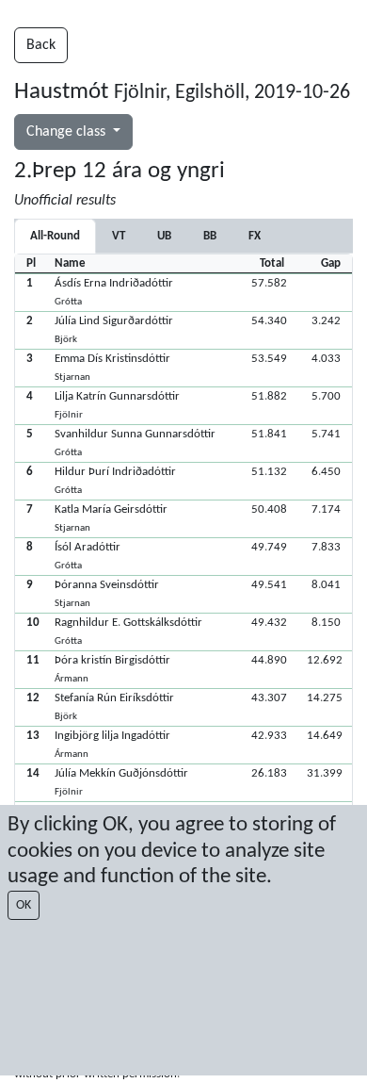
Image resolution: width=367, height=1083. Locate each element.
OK (23, 905)
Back (41, 45)
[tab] (118, 236)
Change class (67, 131)
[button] (183, 292)
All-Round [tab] (55, 236)
